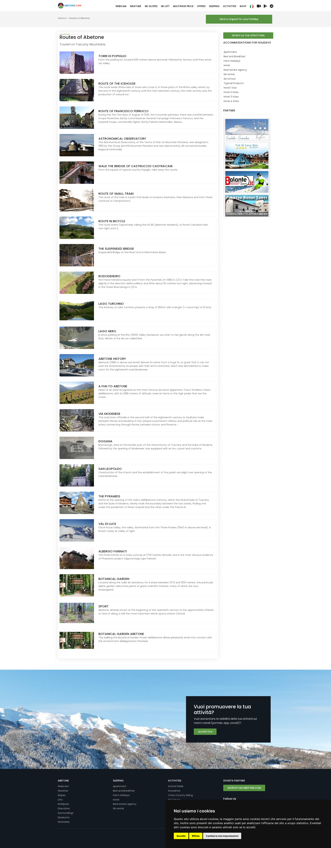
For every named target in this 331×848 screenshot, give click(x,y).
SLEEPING (214, 6)
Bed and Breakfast (234, 56)
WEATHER (135, 6)
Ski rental (229, 74)
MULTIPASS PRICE (183, 6)
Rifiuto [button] (196, 835)
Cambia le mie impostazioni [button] (222, 835)
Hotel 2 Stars (231, 92)
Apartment (230, 52)
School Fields (175, 786)
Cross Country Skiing (180, 795)
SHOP (243, 6)
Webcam (63, 786)
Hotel (227, 65)
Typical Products (234, 83)
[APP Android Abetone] (265, 6)
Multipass (63, 804)
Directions (64, 808)
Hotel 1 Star (230, 87)
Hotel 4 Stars (231, 101)
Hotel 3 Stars (231, 96)
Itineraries (63, 821)
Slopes (62, 795)
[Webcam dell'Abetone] (259, 6)
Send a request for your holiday (239, 19)
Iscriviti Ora (205, 731)
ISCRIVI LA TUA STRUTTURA (248, 35)
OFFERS (201, 6)
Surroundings (65, 812)
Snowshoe (174, 790)
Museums (63, 817)
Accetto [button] (181, 835)
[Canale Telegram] (271, 6)
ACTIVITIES (229, 6)
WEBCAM (121, 6)
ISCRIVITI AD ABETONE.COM (244, 788)
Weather (63, 790)
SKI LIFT (165, 6)
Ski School (229, 78)
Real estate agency (235, 70)
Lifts (60, 799)
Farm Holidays (232, 61)
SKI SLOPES (151, 6)
